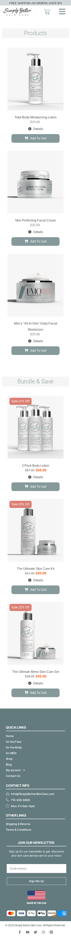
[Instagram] (43, 932)
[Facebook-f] (19, 932)
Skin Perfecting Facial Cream (35, 220)
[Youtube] (27, 932)
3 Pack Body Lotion (35, 465)
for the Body (14, 747)
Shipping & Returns (18, 824)
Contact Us (13, 775)
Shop (9, 758)
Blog (9, 764)
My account (13, 770)
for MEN (11, 753)
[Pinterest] (51, 932)
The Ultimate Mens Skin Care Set (35, 671)
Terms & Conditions (18, 829)
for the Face (13, 741)
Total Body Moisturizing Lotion (36, 117)
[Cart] (47, 11)
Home (10, 736)
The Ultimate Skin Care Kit (35, 568)
